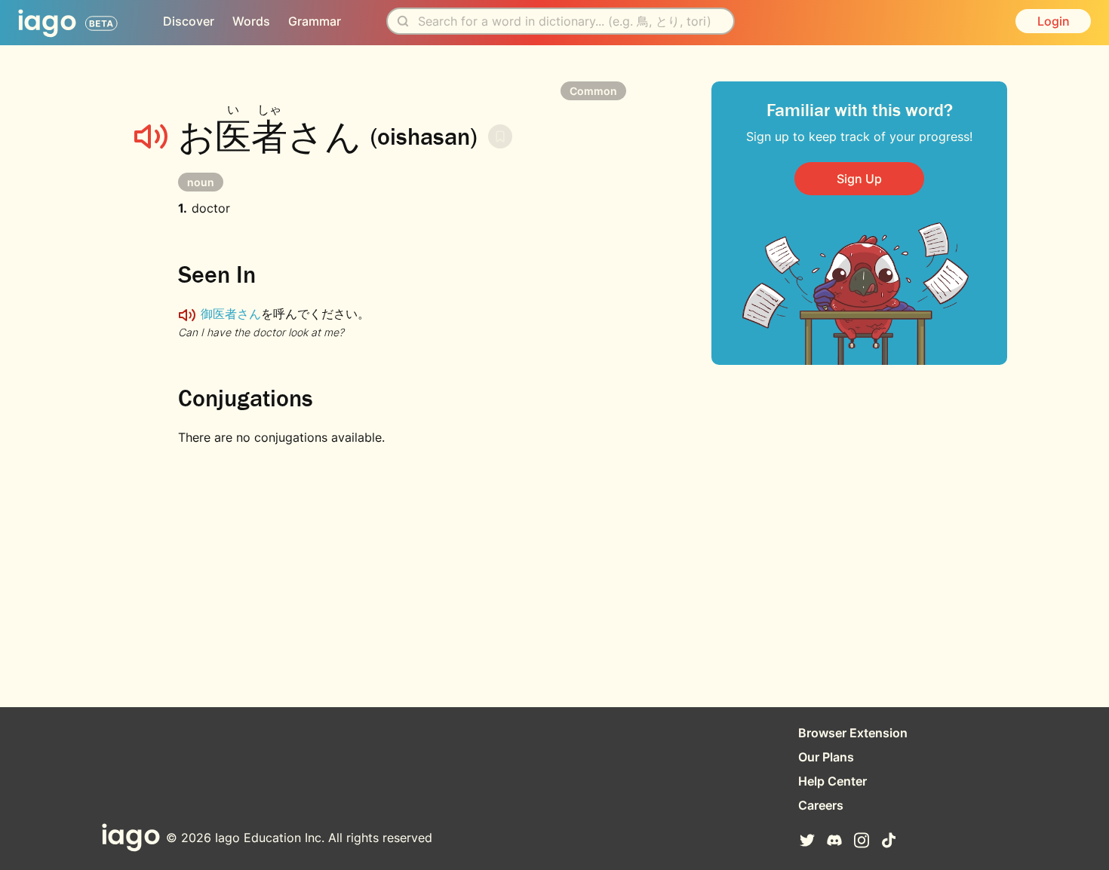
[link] (859, 178)
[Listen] (151, 136)
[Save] (500, 136)
